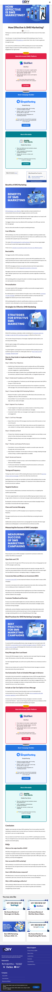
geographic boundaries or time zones (28, 268)
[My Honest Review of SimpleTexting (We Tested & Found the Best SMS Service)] (38, 926)
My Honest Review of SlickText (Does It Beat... (36, 913)
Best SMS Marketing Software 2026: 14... (11, 935)
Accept (36, 987)
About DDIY (4, 975)
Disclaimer (29, 958)
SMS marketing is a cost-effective (13, 211)
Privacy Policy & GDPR (32, 950)
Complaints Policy (31, 964)
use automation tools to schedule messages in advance (23, 645)
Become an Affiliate (6, 981)
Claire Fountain (26, 30)
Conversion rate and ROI (11, 579)
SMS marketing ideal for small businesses (20, 242)
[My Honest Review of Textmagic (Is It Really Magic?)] (14, 904)
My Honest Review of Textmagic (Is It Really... (12, 913)
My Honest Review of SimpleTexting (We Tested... (37, 935)
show (16, 173)
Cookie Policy (30, 956)
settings (9, 989)
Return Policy (30, 953)
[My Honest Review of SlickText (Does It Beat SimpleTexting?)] (38, 904)
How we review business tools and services (37, 177)
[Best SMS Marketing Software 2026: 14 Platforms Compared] (14, 926)
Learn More (26, 85)
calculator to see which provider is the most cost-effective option (27, 247)
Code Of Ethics (30, 961)
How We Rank (5, 978)
